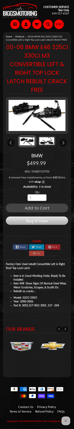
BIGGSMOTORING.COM (35, 421)
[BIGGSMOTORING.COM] (20, 10)
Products (19, 36)
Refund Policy (44, 411)
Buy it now (37, 221)
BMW (37, 155)
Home (9, 36)
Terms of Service (20, 411)
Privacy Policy (46, 407)
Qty (37, 192)
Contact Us (25, 407)
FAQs (61, 411)
